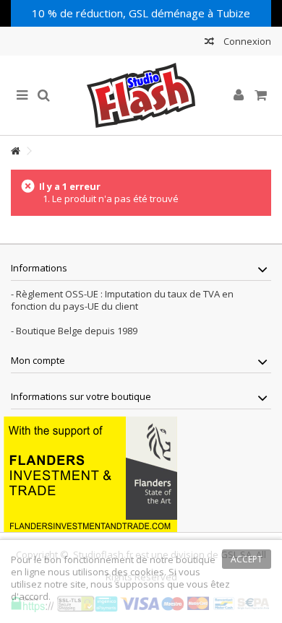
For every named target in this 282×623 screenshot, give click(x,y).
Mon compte (38, 360)
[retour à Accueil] (15, 151)
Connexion (246, 41)
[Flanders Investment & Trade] (90, 472)
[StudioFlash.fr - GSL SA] (141, 95)
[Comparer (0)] (209, 43)
